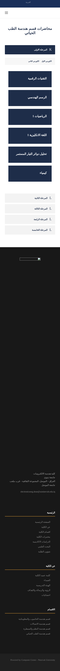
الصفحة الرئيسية (42, 522)
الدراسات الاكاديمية (41, 541)
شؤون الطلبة (44, 551)
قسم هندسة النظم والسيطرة (36, 629)
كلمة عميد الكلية (42, 575)
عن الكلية (45, 527)
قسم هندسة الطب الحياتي (38, 633)
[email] (25, 5)
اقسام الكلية (44, 532)
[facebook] (30, 5)
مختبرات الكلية (43, 537)
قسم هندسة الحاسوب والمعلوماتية (34, 619)
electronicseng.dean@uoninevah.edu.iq (38, 491)
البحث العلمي (44, 546)
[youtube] (35, 5)
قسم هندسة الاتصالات (40, 624)
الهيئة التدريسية (43, 585)
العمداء (47, 580)
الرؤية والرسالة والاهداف (38, 590)
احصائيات (46, 595)
